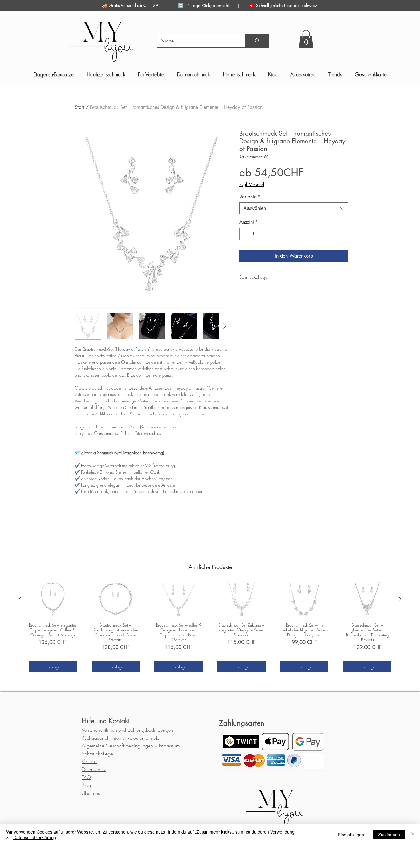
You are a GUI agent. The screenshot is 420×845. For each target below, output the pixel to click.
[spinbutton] (253, 234)
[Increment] (262, 234)
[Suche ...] (256, 40)
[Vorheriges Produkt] (19, 599)
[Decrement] (244, 234)
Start (79, 107)
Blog (86, 785)
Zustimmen (389, 834)
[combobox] (293, 208)
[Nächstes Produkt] (400, 599)
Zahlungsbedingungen (127, 730)
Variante (249, 197)
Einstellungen (351, 834)
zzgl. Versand (251, 184)
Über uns (91, 793)
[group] (210, 627)
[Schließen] (412, 834)
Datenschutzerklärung (34, 837)
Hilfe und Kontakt (105, 720)
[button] (306, 39)
